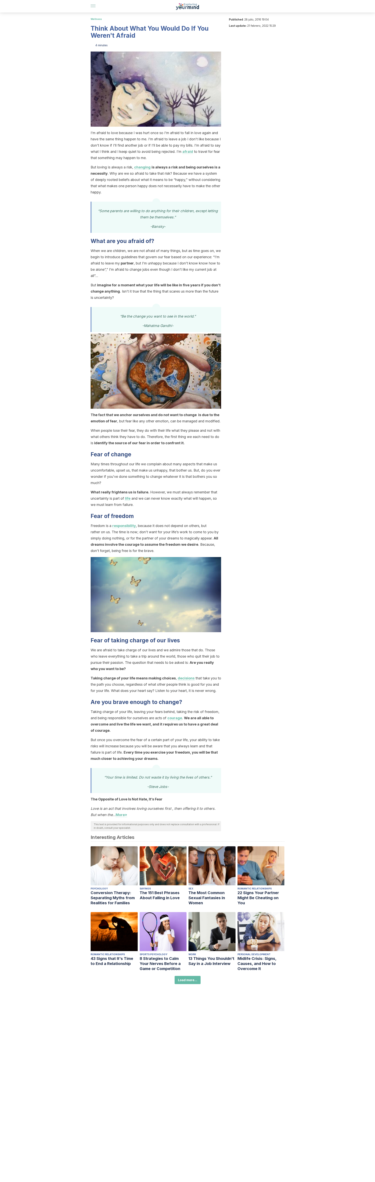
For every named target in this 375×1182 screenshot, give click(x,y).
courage (174, 718)
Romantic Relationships (255, 888)
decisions (186, 678)
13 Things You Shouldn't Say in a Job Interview (211, 961)
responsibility (124, 526)
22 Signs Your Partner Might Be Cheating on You (258, 897)
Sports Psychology (153, 954)
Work (192, 954)
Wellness (96, 19)
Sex (190, 888)
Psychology (99, 888)
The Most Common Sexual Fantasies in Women (206, 897)
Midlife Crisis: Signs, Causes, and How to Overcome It (257, 963)
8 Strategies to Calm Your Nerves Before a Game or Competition (160, 963)
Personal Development (254, 954)
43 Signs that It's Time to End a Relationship (112, 961)
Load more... (187, 980)
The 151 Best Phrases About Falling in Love (160, 895)
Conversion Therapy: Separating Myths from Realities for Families (113, 897)
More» (121, 815)
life (127, 498)
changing (142, 167)
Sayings (145, 888)
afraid (187, 152)
